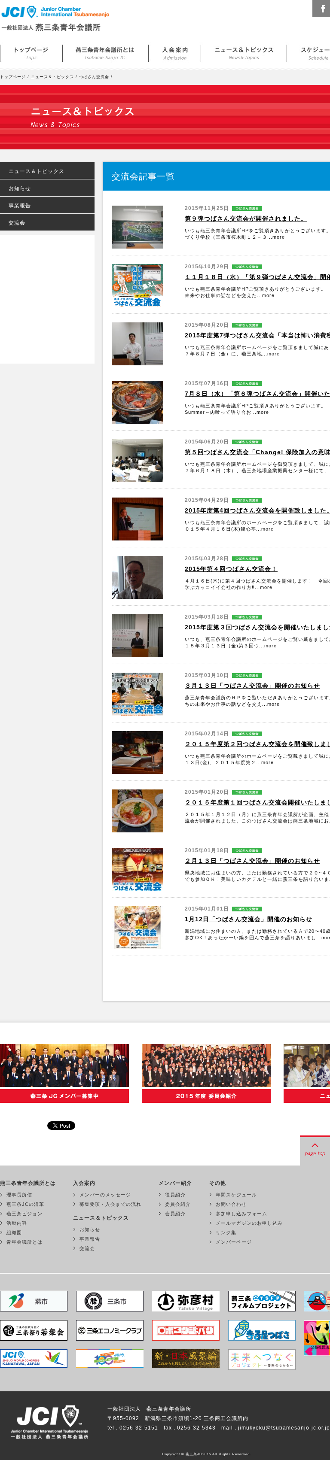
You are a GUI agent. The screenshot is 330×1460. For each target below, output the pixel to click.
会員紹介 (175, 1213)
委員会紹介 (178, 1204)
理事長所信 (19, 1194)
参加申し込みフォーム (241, 1213)
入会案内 (175, 51)
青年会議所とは (24, 1241)
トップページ (31, 51)
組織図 (14, 1232)
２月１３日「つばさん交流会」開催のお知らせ (252, 860)
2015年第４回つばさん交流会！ (231, 568)
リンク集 (226, 1232)
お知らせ (20, 188)
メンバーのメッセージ (105, 1194)
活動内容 (16, 1223)
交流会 (17, 223)
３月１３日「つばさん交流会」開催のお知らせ (252, 685)
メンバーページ (234, 1241)
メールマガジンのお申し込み (249, 1223)
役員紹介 (175, 1194)
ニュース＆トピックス (244, 51)
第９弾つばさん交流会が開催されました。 (246, 218)
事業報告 (20, 206)
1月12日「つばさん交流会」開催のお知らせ (248, 919)
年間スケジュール (236, 1194)
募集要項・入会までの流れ (110, 1204)
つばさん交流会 (94, 77)
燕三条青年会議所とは (106, 51)
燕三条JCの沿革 (25, 1204)
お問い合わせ (231, 1204)
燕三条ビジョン (24, 1213)
